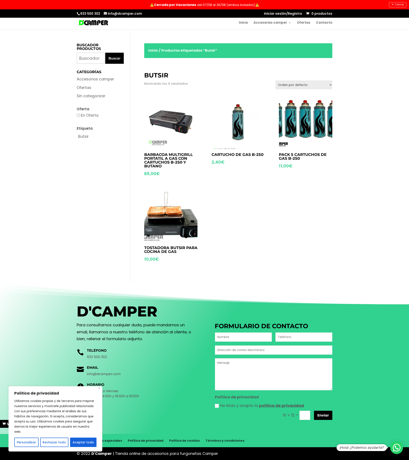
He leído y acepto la (262, 405)
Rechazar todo (54, 442)
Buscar (114, 58)
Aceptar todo (83, 442)
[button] (396, 447)
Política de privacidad (145, 440)
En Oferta (89, 115)
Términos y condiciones (225, 440)
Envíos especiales (107, 440)
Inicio (243, 23)
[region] (55, 418)
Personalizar (26, 442)
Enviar (323, 415)
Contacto (324, 23)
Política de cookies (184, 440)
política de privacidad (281, 405)
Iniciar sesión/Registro (283, 14)
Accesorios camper (270, 23)
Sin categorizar (91, 96)
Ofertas (303, 23)
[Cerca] (99, 388)
